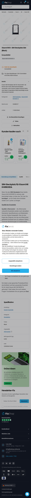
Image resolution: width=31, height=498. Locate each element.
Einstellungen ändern (15, 266)
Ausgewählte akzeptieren (15, 261)
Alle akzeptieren (15, 270)
